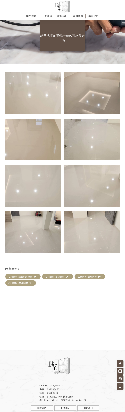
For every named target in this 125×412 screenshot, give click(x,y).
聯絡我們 (93, 16)
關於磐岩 (31, 16)
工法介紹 (47, 16)
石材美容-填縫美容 (54, 276)
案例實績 (78, 16)
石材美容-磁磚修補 (18, 283)
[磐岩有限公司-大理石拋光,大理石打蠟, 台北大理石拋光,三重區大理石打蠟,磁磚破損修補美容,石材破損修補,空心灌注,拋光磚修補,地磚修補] (62, 7)
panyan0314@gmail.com (60, 397)
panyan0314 (56, 385)
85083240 (52, 393)
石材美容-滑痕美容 (87, 276)
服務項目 (62, 16)
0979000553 (54, 389)
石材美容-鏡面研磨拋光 (20, 276)
